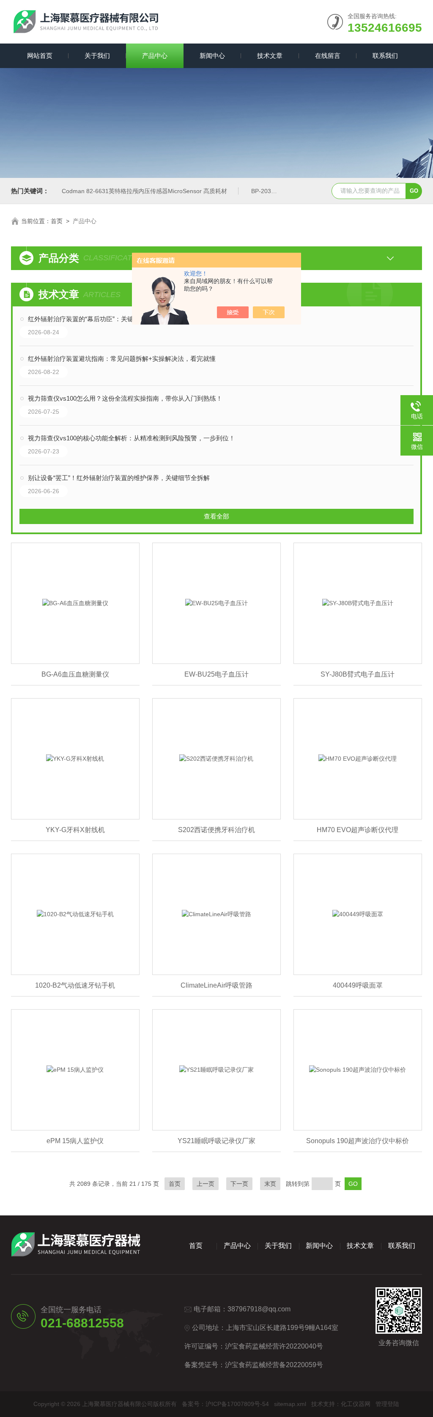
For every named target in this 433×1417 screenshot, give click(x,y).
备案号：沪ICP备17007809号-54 (225, 1404)
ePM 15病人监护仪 (75, 1140)
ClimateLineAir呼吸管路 (216, 985)
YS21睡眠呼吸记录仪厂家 (216, 1140)
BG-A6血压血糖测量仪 (75, 674)
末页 (270, 1183)
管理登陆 (387, 1404)
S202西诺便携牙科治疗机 (216, 829)
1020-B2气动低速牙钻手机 (75, 985)
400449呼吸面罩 (358, 985)
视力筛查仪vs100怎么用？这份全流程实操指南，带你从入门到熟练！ (125, 398)
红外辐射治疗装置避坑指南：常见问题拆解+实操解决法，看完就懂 (122, 358)
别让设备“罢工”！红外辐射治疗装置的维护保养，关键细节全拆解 (119, 477)
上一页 (205, 1183)
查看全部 (216, 516)
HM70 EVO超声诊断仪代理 (357, 829)
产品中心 (154, 55)
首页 (57, 221)
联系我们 (385, 55)
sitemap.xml (290, 1404)
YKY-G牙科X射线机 (75, 829)
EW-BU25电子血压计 (216, 674)
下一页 (239, 1183)
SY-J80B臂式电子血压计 (358, 674)
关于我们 (97, 55)
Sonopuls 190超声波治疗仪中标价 (357, 1140)
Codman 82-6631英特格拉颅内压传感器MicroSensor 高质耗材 (144, 191)
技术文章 (269, 55)
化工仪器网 (355, 1404)
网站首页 (39, 55)
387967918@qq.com (258, 1309)
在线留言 (327, 55)
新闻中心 (212, 55)
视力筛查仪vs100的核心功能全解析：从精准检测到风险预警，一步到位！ (131, 438)
